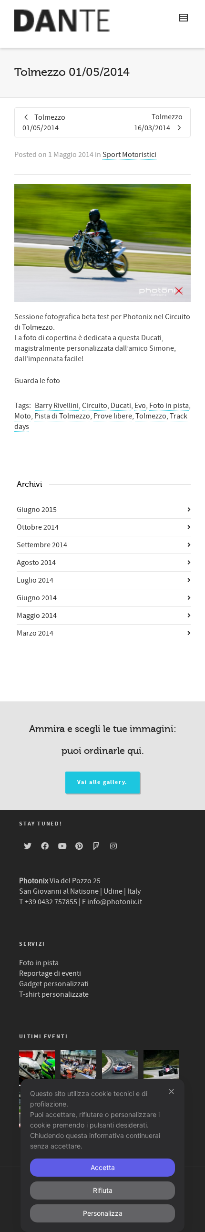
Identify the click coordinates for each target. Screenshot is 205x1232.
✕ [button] (171, 1091)
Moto (22, 416)
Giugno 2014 (37, 598)
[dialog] (102, 1155)
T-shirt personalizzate (54, 994)
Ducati (121, 405)
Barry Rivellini (57, 405)
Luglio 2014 (35, 580)
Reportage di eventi (50, 973)
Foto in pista (169, 405)
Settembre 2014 (42, 545)
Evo (140, 405)
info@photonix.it (114, 902)
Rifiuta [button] (103, 1190)
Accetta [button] (103, 1167)
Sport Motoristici (129, 154)
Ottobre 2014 (38, 527)
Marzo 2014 (35, 633)
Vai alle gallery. (102, 782)
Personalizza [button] (103, 1213)
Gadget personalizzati (54, 984)
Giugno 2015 (37, 509)
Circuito (94, 405)
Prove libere (112, 416)
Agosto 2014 (36, 562)
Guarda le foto (37, 381)
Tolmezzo (150, 416)
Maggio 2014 (37, 615)
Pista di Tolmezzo (62, 416)
